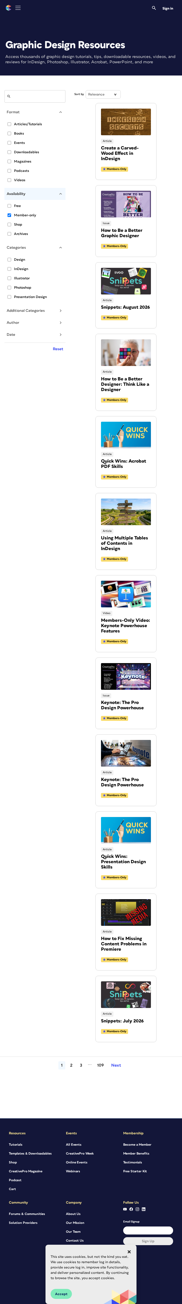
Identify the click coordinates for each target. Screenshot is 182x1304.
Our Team (73, 1231)
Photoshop (22, 287)
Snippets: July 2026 (122, 1021)
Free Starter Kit (135, 1171)
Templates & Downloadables (30, 1153)
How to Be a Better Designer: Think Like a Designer (125, 384)
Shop (18, 224)
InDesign (21, 269)
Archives (21, 234)
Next (116, 1065)
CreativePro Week (80, 1153)
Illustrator (22, 278)
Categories (16, 248)
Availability (16, 194)
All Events (73, 1144)
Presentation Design (30, 297)
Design (19, 259)
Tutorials (15, 1144)
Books (19, 133)
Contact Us (75, 1240)
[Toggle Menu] (18, 8)
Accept (61, 1294)
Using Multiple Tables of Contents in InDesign (124, 543)
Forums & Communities (27, 1214)
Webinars (73, 1171)
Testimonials (132, 1162)
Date (11, 335)
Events (19, 143)
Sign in (167, 8)
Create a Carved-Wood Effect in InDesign (120, 153)
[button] (129, 1252)
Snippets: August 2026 (125, 307)
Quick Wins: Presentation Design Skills (123, 861)
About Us (73, 1214)
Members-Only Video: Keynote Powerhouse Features (125, 625)
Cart (12, 1189)
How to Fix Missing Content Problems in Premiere (123, 944)
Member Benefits (136, 1153)
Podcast (15, 1180)
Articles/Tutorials (28, 124)
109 (100, 1065)
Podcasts (21, 171)
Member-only (25, 215)
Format (13, 112)
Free (17, 206)
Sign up (148, 1241)
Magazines (22, 161)
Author (13, 323)
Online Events (76, 1162)
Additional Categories (26, 311)
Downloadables (26, 152)
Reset (58, 349)
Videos (19, 180)
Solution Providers (23, 1222)
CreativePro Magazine (25, 1171)
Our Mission (75, 1222)
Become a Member (137, 1144)
